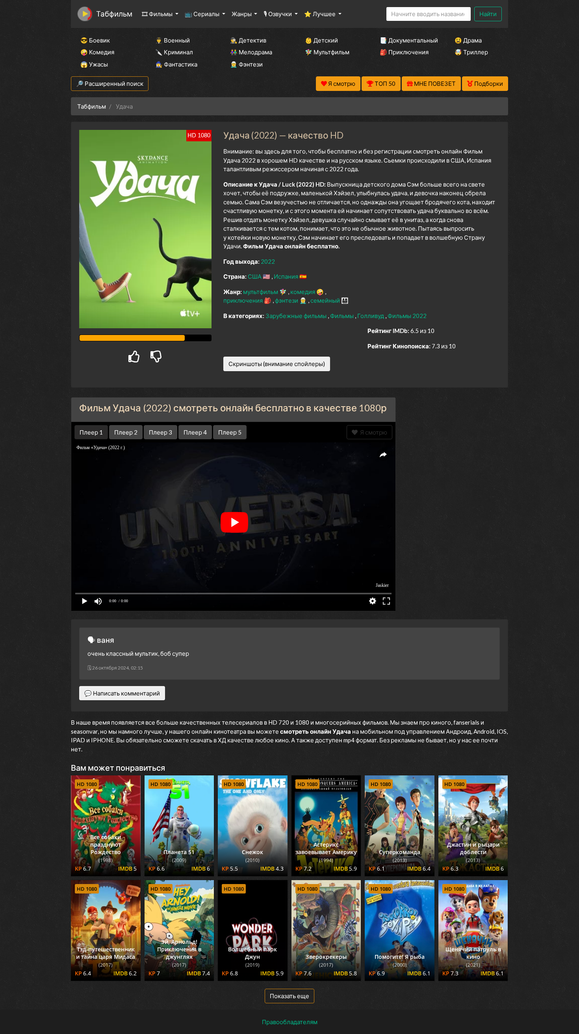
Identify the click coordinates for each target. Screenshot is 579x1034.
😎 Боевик (95, 40)
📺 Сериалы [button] (203, 13)
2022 (268, 261)
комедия (303, 291)
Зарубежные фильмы (296, 315)
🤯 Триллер (471, 51)
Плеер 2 (125, 432)
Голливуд (371, 315)
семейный (325, 300)
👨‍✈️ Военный (172, 40)
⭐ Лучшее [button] (320, 13)
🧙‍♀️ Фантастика (176, 64)
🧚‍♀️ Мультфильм (327, 51)
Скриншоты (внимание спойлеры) (276, 363)
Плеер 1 (91, 432)
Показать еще (289, 995)
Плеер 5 (229, 432)
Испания (286, 276)
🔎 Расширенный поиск (109, 83)
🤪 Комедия (97, 51)
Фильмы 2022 (407, 315)
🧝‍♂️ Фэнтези (246, 64)
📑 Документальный (406, 40)
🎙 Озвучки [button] (278, 13)
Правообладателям (289, 1021)
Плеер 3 (160, 432)
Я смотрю (372, 432)
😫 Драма (468, 40)
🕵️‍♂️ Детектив (248, 40)
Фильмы (342, 315)
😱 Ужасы (94, 64)
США (255, 276)
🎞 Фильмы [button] (158, 13)
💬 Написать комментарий (122, 693)
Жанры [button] (242, 13)
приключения (243, 300)
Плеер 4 (195, 432)
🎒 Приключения (404, 51)
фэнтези (287, 300)
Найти (488, 13)
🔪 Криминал (174, 51)
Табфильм (114, 13)
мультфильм (261, 291)
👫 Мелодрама (251, 51)
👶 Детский (321, 40)
